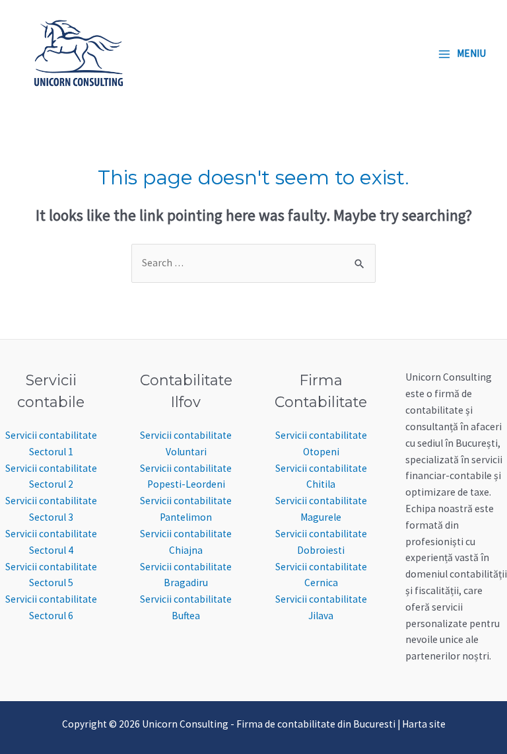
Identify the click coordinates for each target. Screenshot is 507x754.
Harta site (424, 724)
